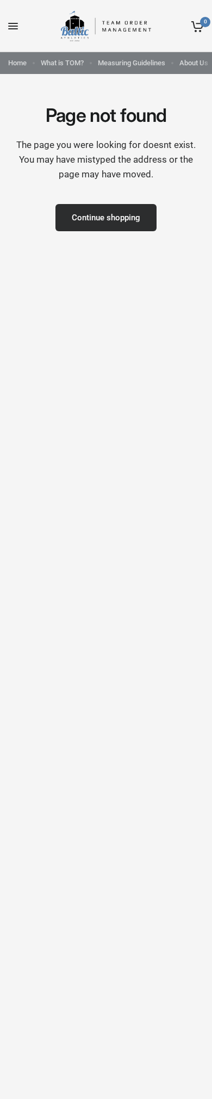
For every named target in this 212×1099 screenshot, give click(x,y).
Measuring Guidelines (131, 63)
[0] (195, 26)
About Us (193, 63)
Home (17, 63)
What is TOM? (62, 63)
